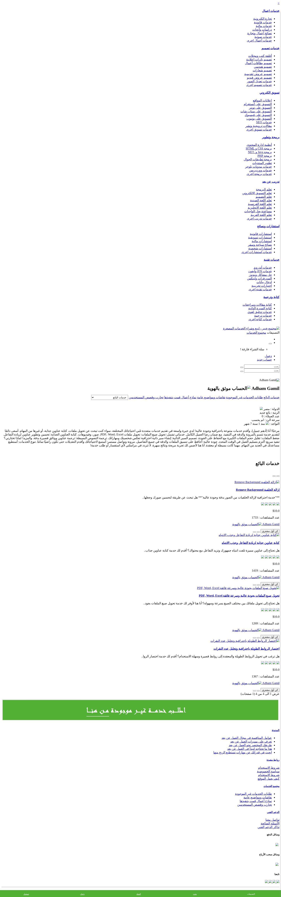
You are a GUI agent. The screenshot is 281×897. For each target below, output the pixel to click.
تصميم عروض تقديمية (258, 74)
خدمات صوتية (263, 36)
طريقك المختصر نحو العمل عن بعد (250, 745)
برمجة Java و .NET (260, 152)
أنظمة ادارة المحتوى (259, 144)
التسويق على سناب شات (256, 111)
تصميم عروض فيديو (259, 77)
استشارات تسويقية (260, 237)
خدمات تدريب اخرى (259, 218)
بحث (195, 894)
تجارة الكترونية (262, 18)
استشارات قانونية (261, 233)
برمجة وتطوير (270, 137)
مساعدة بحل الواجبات (258, 211)
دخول (268, 356)
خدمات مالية (264, 26)
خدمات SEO (264, 122)
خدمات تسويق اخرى (259, 129)
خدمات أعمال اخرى (259, 40)
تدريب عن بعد (270, 181)
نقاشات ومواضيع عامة (211, 397)
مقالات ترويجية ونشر (258, 125)
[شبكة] (274, 476)
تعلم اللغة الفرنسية (260, 204)
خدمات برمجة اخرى (259, 174)
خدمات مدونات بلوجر (258, 166)
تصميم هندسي (263, 66)
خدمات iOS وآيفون (260, 271)
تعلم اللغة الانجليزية (260, 207)
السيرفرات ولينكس (259, 278)
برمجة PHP (264, 155)
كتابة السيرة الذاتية (260, 308)
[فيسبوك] (277, 882)
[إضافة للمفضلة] (258, 532)
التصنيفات (251, 894)
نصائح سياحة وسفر (260, 244)
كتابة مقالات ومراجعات (257, 304)
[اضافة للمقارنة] (254, 532)
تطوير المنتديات (262, 163)
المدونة (275, 730)
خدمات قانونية (263, 22)
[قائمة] (277, 476)
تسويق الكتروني (269, 92)
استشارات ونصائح (268, 226)
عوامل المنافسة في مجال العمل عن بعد (247, 737)
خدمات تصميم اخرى (259, 85)
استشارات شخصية (260, 248)
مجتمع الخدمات (271, 786)
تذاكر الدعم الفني (268, 827)
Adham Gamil (270, 524)
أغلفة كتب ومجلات (260, 55)
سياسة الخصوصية (268, 771)
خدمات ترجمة (263, 315)
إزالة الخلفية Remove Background (257, 489)
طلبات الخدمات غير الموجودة (244, 397)
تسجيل (26, 894)
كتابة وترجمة (271, 297)
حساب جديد (264, 359)
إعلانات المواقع (262, 100)
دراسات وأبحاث (262, 29)
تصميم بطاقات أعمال (258, 63)
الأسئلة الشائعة (270, 823)
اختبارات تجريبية (262, 285)
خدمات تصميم (270, 48)
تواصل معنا (272, 819)
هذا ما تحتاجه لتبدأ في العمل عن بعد (249, 748)
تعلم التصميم (264, 196)
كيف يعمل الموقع (268, 778)
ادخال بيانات (264, 282)
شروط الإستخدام (268, 775)
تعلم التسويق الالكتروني (257, 193)
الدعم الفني (273, 812)
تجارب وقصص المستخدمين (146, 397)
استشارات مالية (262, 241)
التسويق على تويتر (260, 107)
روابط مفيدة (273, 759)
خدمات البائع (271, 397)
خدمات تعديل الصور (259, 81)
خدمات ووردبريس (260, 170)
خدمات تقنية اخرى (260, 289)
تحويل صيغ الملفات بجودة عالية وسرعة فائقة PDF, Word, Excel (239, 595)
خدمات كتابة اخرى (260, 319)
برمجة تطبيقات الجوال (258, 159)
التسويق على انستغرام (258, 104)
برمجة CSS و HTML (259, 148)
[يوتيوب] (270, 882)
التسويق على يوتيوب (259, 118)
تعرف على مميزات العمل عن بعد (251, 741)
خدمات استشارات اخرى (256, 252)
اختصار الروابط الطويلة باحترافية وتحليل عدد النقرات (246, 648)
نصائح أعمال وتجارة (259, 33)
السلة (138, 894)
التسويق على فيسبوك (258, 115)
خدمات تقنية (271, 259)
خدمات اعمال (270, 10)
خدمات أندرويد (263, 267)
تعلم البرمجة (264, 189)
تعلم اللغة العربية (261, 214)
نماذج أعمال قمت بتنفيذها (180, 397)
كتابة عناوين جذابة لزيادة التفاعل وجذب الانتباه (250, 542)
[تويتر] (274, 882)
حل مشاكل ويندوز (260, 274)
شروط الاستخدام (268, 767)
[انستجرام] (266, 882)
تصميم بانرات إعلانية (259, 59)
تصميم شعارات (262, 70)
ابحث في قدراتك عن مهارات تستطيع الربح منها (242, 752)
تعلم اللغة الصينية (261, 200)
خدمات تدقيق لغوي (260, 312)
